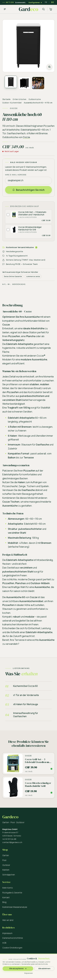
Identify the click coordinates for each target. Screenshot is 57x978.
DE (52, 2)
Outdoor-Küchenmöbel (12, 103)
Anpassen (28, 973)
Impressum (7, 933)
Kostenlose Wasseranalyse (14, 907)
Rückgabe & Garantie (12, 892)
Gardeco (10, 817)
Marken (5, 869)
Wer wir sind (7, 920)
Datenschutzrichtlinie (12, 938)
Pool (4, 860)
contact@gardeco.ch (12, 842)
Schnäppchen (8, 874)
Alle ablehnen (44, 968)
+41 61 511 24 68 (9, 839)
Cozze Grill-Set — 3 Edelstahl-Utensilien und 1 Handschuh (32, 213)
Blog (4, 902)
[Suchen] (43, 9)
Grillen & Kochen (19, 99)
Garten (5, 855)
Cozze (26, 137)
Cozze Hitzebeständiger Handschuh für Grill (30, 228)
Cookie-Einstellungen (12, 947)
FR (46, 2)
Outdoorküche (35, 99)
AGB (4, 942)
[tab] (11, 82)
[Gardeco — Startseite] (28, 9)
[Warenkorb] (51, 9)
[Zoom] (28, 45)
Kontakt (6, 897)
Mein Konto (7, 887)
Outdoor (6, 865)
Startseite (6, 99)
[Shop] (4, 9)
